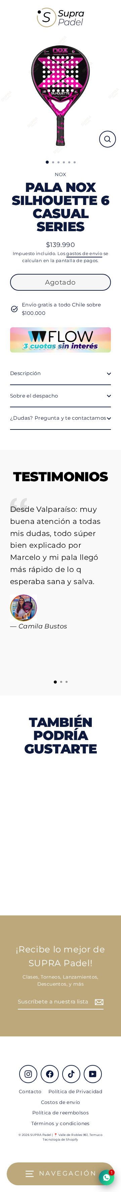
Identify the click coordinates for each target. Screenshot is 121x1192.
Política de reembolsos (60, 1112)
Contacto (30, 1091)
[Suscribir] (98, 1002)
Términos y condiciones (60, 1123)
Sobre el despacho (34, 396)
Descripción (25, 373)
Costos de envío (60, 1102)
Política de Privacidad (75, 1091)
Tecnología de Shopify (60, 1139)
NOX (60, 174)
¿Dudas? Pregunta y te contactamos (58, 418)
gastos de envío (84, 253)
